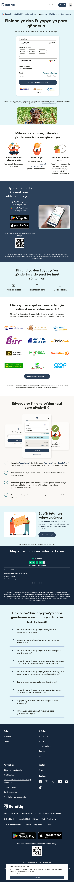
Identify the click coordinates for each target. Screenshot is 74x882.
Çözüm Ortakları (10, 787)
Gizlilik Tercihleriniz (48, 819)
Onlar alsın (22, 57)
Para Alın (42, 741)
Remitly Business (45, 746)
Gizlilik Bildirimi (9, 819)
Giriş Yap (52, 5)
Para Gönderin (44, 736)
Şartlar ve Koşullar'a (49, 103)
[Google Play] (19, 218)
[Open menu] (70, 5)
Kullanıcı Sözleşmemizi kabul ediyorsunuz (20, 813)
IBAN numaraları (10, 792)
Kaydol (62, 5)
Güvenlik (27, 825)
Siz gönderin (23, 39)
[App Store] (19, 226)
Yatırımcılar (8, 741)
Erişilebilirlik (38, 825)
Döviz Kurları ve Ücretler (13, 770)
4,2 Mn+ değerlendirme (56, 14)
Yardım (41, 770)
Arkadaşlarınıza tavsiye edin (15, 797)
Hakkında (7, 736)
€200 (22, 51)
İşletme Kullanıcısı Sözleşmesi (50, 813)
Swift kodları (9, 775)
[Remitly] (8, 5)
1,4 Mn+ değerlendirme (20, 14)
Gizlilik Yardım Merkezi (12, 825)
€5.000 (42, 51)
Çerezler (50, 825)
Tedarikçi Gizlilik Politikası (28, 819)
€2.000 (32, 51)
